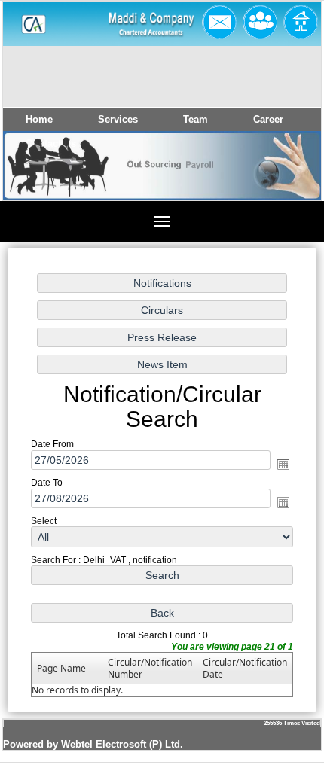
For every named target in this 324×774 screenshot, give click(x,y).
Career (268, 119)
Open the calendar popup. (283, 464)
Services (118, 119)
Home (39, 119)
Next (282, 179)
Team (195, 119)
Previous (38, 179)
